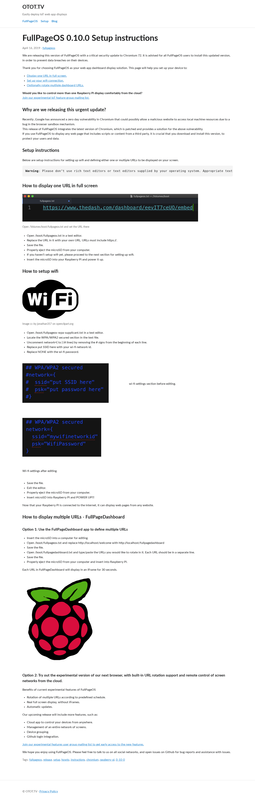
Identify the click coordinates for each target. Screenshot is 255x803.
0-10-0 (120, 759)
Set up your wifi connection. (45, 80)
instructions (78, 759)
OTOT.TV (33, 7)
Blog (54, 21)
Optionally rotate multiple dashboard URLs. (55, 85)
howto (65, 759)
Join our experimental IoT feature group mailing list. (55, 97)
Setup (45, 21)
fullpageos (49, 48)
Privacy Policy (48, 791)
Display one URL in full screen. (47, 75)
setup (56, 759)
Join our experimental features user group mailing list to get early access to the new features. (83, 744)
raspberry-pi (107, 759)
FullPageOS (30, 21)
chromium (92, 759)
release (47, 759)
